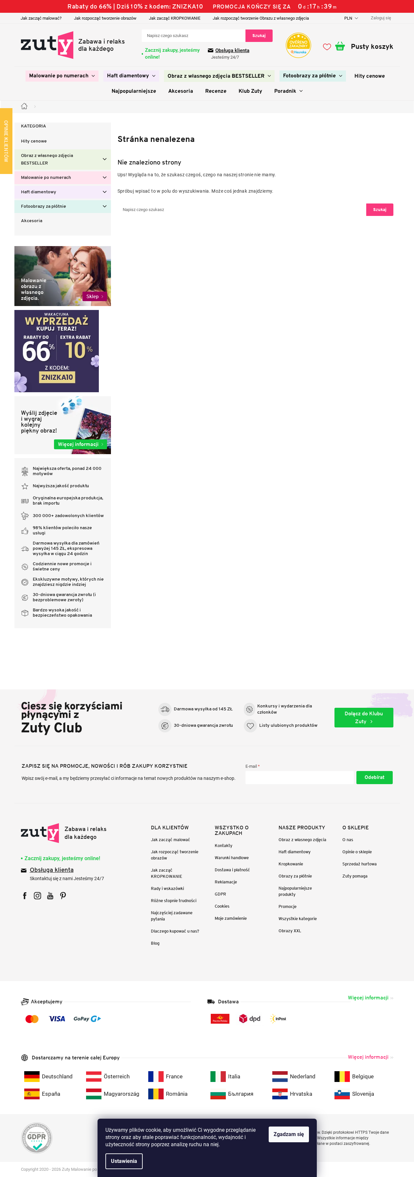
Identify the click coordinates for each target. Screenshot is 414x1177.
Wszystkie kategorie (298, 918)
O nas (347, 839)
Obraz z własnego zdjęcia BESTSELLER (47, 159)
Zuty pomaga (355, 876)
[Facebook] (24, 895)
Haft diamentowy (38, 192)
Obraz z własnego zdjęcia (302, 839)
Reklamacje (226, 882)
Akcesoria (31, 221)
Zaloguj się (374, 777)
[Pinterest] (63, 895)
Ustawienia (124, 1161)
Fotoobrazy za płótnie (43, 206)
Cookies (222, 906)
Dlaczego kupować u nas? (175, 931)
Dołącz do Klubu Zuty (364, 717)
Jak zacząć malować (170, 839)
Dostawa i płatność (232, 870)
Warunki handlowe (232, 857)
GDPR (220, 894)
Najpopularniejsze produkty (295, 891)
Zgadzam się (289, 1134)
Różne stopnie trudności (173, 900)
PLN (348, 18)
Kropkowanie (291, 864)
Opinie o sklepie (357, 852)
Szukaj (259, 35)
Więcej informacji (368, 997)
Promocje (288, 906)
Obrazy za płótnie (295, 876)
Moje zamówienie (231, 918)
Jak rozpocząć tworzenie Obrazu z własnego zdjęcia (261, 18)
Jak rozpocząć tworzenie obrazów (105, 18)
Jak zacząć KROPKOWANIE (174, 18)
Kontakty (223, 845)
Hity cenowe (34, 141)
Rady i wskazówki (167, 888)
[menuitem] (62, 76)
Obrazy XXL (290, 931)
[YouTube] (50, 895)
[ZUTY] (64, 833)
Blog (155, 943)
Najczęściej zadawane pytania (171, 916)
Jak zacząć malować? (41, 18)
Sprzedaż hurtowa (359, 864)
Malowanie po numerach (46, 177)
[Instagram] (37, 895)
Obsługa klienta (232, 50)
